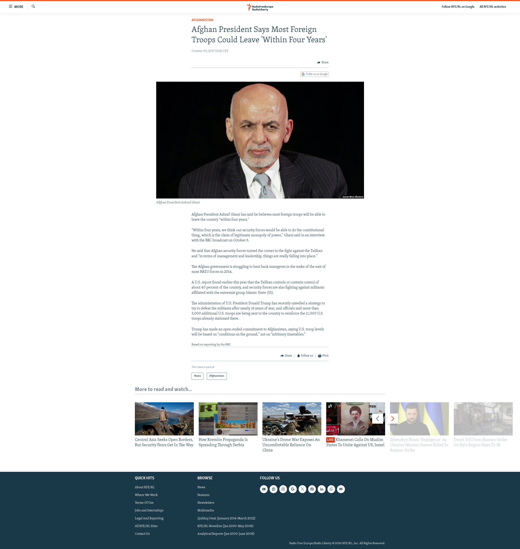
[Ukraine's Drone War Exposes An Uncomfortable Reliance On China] (291, 418)
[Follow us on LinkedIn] (321, 489)
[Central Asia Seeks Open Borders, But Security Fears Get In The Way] (164, 418)
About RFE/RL (145, 487)
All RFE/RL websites (493, 7)
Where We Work (146, 495)
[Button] (322, 62)
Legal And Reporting (149, 518)
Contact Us (142, 533)
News (201, 487)
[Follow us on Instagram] (283, 489)
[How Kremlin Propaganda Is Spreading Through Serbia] (228, 418)
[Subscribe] (341, 489)
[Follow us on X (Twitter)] (302, 489)
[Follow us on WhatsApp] (331, 489)
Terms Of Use (144, 503)
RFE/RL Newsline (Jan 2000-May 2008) (225, 526)
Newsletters (205, 503)
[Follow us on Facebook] (312, 489)
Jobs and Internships (149, 510)
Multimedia (205, 510)
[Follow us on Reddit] (273, 489)
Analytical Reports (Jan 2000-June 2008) (226, 533)
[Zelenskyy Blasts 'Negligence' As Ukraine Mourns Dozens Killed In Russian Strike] (419, 418)
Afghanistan (202, 20)
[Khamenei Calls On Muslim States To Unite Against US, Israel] (355, 418)
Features (203, 495)
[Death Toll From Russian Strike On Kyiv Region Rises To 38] (483, 418)
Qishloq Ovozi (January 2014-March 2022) (226, 518)
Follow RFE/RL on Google (458, 7)
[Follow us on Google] (293, 489)
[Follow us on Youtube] (264, 489)
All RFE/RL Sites (146, 526)
